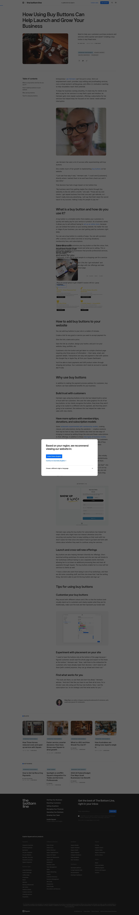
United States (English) (54, 456)
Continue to (56, 460)
